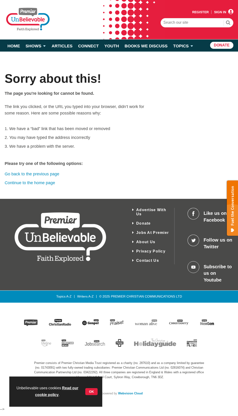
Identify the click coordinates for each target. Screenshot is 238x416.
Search (228, 23)
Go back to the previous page (32, 174)
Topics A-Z (64, 296)
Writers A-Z (85, 296)
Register (200, 12)
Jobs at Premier (152, 233)
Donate (143, 223)
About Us (145, 242)
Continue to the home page (30, 182)
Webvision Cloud (130, 393)
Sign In (220, 12)
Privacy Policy (150, 251)
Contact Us (147, 260)
